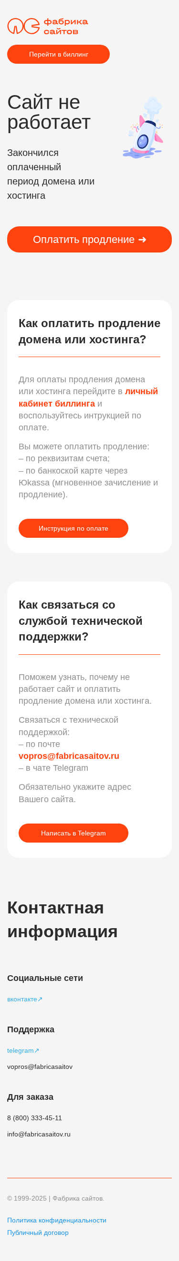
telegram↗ (23, 1050)
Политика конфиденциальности (56, 1220)
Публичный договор (38, 1232)
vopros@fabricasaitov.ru (69, 756)
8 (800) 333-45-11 (34, 1118)
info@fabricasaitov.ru (39, 1134)
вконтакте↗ (25, 999)
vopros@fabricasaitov (40, 1066)
